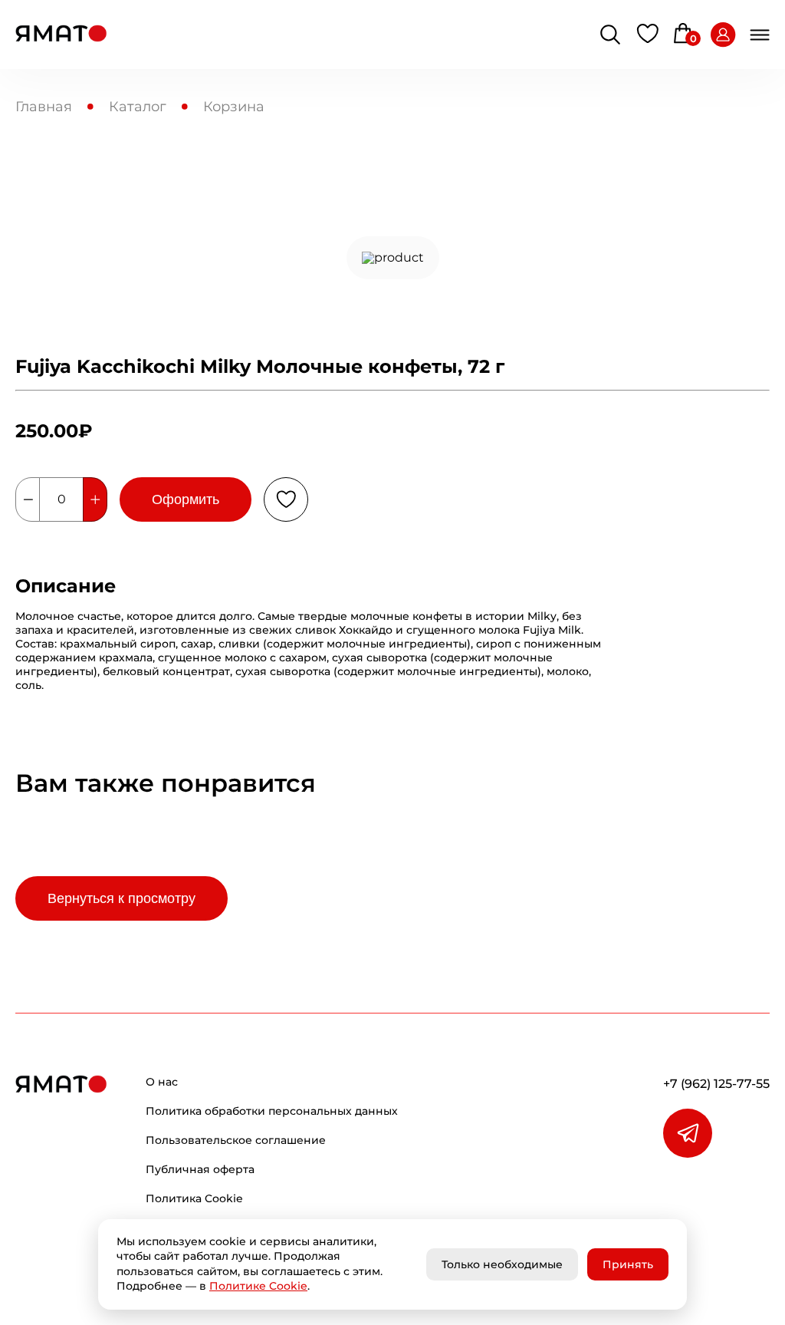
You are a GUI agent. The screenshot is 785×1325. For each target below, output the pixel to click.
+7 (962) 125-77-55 (716, 1083)
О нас (162, 1082)
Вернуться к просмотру (121, 898)
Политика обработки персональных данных (272, 1111)
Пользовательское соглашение (236, 1140)
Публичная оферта (200, 1169)
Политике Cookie (258, 1286)
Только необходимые (502, 1264)
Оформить (185, 499)
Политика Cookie (194, 1198)
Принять (628, 1264)
